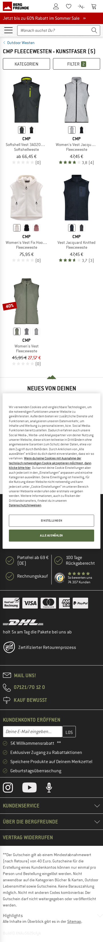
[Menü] (8, 29)
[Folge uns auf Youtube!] (33, 789)
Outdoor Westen (21, 42)
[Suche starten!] (94, 30)
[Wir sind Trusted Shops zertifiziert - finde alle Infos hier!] (60, 578)
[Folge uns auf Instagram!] (12, 789)
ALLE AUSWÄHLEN (51, 535)
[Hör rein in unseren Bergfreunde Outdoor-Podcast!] (53, 789)
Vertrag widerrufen (28, 837)
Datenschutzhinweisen (25, 505)
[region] (51, 471)
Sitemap (74, 921)
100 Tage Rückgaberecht (80, 560)
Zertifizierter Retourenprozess (47, 647)
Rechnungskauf (32, 576)
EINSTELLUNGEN (51, 521)
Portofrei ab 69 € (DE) (33, 560)
